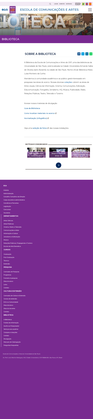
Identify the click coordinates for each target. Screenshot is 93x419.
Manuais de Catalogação (12, 342)
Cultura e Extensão (13, 291)
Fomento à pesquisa (10, 278)
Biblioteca (8, 315)
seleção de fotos (40, 128)
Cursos (7, 250)
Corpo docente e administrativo (14, 200)
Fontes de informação (11, 323)
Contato (6, 288)
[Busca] (50, 4)
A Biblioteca (8, 319)
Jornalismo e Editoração (12, 237)
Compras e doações (10, 332)
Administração (8, 193)
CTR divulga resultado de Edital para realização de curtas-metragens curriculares (81, 155)
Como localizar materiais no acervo (39, 113)
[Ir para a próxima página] (58, 165)
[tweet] (82, 53)
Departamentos (11, 216)
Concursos (7, 209)
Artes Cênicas (8, 220)
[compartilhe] (78, 53)
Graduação (7, 254)
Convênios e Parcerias (11, 203)
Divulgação (7, 339)
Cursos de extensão (10, 299)
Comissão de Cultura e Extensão (14, 295)
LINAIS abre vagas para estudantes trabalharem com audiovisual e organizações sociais (36, 155)
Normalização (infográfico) (35, 118)
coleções (68, 82)
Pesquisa (8, 267)
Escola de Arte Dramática (12, 246)
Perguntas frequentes (11, 345)
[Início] (9, 9)
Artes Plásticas (9, 224)
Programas (7, 275)
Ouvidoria (7, 213)
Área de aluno (8, 305)
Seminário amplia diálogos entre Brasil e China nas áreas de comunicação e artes (59, 155)
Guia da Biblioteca (32, 108)
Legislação (7, 206)
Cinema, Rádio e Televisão (12, 227)
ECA (5, 186)
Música (6, 240)
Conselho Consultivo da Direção (14, 196)
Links (5, 284)
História (6, 190)
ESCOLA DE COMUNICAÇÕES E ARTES (49, 9)
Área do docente (9, 308)
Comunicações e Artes (11, 230)
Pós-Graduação (9, 257)
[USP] (78, 4)
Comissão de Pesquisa (11, 272)
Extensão (7, 264)
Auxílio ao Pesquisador (11, 326)
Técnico (6, 260)
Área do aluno (8, 281)
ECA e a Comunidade (11, 302)
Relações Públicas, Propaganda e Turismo (18, 243)
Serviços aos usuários (11, 329)
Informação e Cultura (11, 233)
